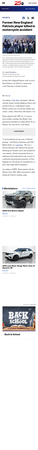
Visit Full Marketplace (29, 188)
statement (19, 145)
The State (15, 100)
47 (9, 95)
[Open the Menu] (3, 3)
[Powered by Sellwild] (33, 304)
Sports (6, 18)
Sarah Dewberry (10, 72)
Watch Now (32, 3)
